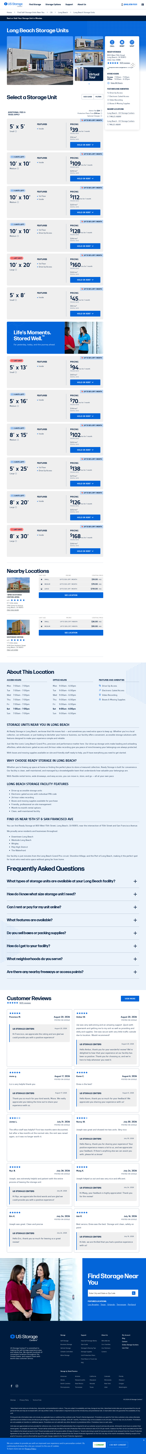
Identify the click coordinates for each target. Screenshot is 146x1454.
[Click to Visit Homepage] (13, 4)
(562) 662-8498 (13, 610)
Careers (104, 1352)
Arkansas (63, 1376)
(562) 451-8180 (12, 650)
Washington (123, 1387)
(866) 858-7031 (130, 4)
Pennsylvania (64, 1387)
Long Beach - (120, 113)
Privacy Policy (24, 1400)
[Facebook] (11, 1386)
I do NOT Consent (117, 1445)
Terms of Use (37, 1400)
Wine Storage (64, 1355)
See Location (71, 595)
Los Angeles (93, 1304)
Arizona (77, 1376)
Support (69, 4)
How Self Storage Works (89, 1341)
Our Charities (106, 1344)
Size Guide (87, 97)
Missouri (121, 1380)
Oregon (121, 1383)
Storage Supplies (86, 1352)
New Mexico (79, 1383)
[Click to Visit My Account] (142, 4)
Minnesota (107, 1380)
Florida (121, 1376)
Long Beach (63, 12)
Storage (62, 1335)
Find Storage (35, 4)
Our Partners (106, 1348)
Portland (132, 1304)
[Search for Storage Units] (133, 1293)
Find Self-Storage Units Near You (30, 12)
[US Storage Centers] (26, 1338)
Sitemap (13, 1400)
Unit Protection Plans (88, 1355)
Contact (124, 1341)
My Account (126, 1335)
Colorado (107, 1376)
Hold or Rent (84, 145)
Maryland (93, 1380)
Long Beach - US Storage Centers (120, 121)
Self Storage (64, 1341)
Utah (106, 1387)
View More (130, 998)
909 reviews (125, 63)
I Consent (99, 1445)
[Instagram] (17, 1386)
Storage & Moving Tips (88, 1348)
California (93, 1376)
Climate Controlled (66, 1352)
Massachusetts (80, 1380)
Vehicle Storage (65, 1348)
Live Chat (125, 1348)
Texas (103, 1304)
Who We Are (106, 1341)
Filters (98, 97)
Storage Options (53, 4)
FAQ (82, 1362)
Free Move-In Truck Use (89, 1359)
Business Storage (66, 1344)
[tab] (73, 881)
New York (107, 1383)
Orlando (111, 1304)
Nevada (92, 1383)
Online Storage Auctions (130, 1345)
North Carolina (65, 1383)
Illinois (62, 1380)
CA (51, 12)
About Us (82, 4)
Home (9, 12)
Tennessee (121, 1304)
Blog (123, 1338)
